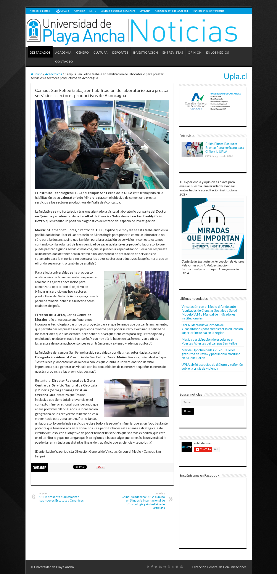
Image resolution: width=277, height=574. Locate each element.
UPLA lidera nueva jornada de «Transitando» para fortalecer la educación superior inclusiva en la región (212, 329)
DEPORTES (120, 52)
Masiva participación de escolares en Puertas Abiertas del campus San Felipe (209, 341)
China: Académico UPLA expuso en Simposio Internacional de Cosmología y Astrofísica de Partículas (143, 501)
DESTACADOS (40, 52)
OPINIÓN (194, 52)
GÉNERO (82, 52)
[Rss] (148, 566)
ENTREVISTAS (173, 52)
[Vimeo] (177, 566)
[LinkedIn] (160, 566)
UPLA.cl (64, 10)
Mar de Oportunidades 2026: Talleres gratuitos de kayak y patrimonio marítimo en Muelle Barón (211, 354)
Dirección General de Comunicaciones (219, 567)
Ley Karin (145, 10)
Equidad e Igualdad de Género (118, 10)
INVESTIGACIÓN (145, 52)
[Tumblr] (173, 566)
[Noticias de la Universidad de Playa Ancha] (139, 30)
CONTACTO (64, 61)
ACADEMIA (63, 52)
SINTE (92, 10)
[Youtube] (169, 566)
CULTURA (100, 52)
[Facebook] (152, 566)
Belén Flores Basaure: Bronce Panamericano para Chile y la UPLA (224, 147)
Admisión (79, 10)
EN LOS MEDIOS (217, 52)
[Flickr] (164, 566)
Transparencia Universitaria (208, 10)
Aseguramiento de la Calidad (171, 10)
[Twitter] (156, 566)
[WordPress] (182, 566)
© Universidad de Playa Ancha (52, 567)
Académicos (53, 74)
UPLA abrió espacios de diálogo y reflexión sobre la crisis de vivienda (212, 366)
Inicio (38, 74)
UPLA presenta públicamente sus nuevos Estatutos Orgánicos (61, 497)
